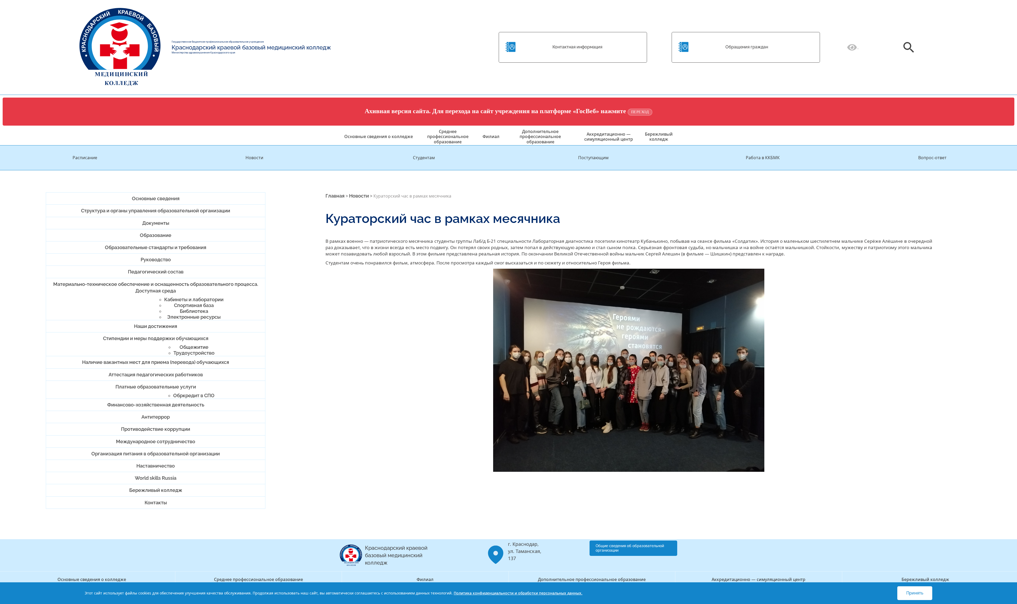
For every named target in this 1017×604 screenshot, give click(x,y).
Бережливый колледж (659, 136)
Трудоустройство (194, 353)
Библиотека (194, 311)
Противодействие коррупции (155, 429)
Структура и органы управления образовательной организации (155, 210)
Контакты (156, 502)
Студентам (424, 158)
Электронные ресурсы (194, 317)
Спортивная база (194, 305)
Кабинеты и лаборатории (194, 299)
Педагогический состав (156, 271)
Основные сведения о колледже (378, 136)
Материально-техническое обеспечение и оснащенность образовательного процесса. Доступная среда (155, 287)
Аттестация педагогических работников (156, 374)
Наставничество (155, 466)
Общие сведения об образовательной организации (630, 548)
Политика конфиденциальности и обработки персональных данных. (518, 593)
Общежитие (194, 347)
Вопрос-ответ (932, 158)
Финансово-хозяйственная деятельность (155, 405)
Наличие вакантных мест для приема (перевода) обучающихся (155, 362)
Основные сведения (156, 198)
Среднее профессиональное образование (448, 136)
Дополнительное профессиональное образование (540, 136)
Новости (254, 158)
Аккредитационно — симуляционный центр (608, 136)
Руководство (156, 259)
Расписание (85, 158)
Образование (155, 235)
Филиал (491, 136)
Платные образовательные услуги (155, 387)
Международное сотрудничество (155, 441)
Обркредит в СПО (194, 395)
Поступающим (593, 158)
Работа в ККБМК (763, 158)
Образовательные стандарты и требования (155, 247)
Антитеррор (155, 417)
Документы (155, 223)
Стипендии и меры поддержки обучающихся (155, 338)
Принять (914, 593)
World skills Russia (155, 478)
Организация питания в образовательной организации (155, 453)
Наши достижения (155, 326)
